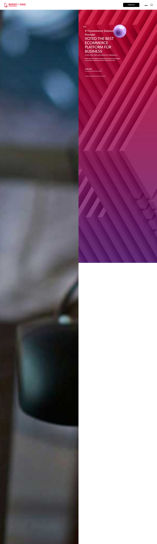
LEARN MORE (88, 69)
